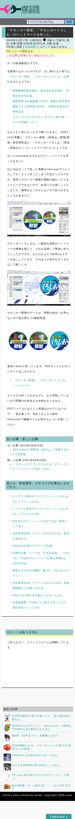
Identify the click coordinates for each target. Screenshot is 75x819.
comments (26, 795)
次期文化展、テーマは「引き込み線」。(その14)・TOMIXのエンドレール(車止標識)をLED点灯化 (41, 558)
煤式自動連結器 (37, 9)
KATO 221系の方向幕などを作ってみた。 (39, 595)
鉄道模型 (30, 46)
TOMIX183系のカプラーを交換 (32, 545)
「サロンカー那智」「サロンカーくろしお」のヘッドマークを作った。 (36, 32)
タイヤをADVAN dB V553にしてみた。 (37, 765)
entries (7, 795)
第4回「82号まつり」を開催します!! (35, 735)
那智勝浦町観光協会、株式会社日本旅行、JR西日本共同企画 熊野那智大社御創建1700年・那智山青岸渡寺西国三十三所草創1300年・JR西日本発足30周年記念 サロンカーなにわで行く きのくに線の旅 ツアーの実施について (41, 106)
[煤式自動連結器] (37, 9)
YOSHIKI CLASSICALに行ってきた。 (36, 755)
